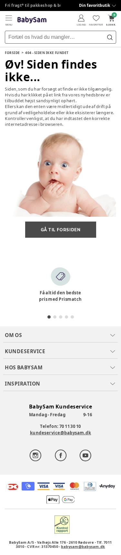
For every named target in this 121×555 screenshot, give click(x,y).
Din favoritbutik (94, 5)
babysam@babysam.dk (83, 546)
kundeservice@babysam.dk (60, 433)
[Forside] (31, 20)
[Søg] (110, 37)
